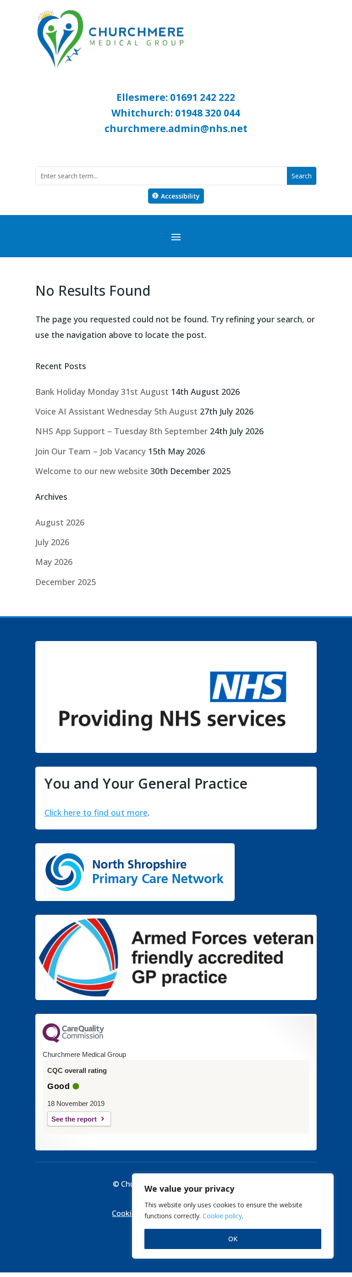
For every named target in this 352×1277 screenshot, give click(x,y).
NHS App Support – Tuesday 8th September (121, 431)
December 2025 (65, 581)
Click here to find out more (96, 812)
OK (232, 1238)
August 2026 (59, 522)
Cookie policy (222, 1215)
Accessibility (180, 196)
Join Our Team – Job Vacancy (90, 451)
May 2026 (53, 561)
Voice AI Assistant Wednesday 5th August (116, 411)
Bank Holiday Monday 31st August (102, 391)
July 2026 (52, 541)
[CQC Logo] (73, 1040)
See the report (74, 1119)
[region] (233, 1216)
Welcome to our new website (91, 470)
